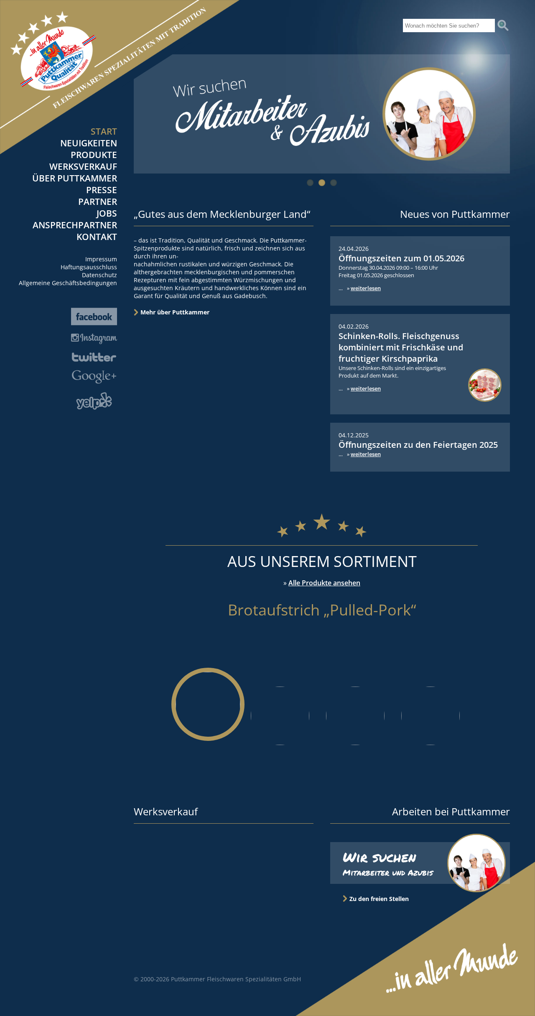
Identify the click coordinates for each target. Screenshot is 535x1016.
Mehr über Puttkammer (174, 312)
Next (500, 163)
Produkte (94, 155)
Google (94, 377)
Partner (97, 201)
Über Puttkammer (74, 178)
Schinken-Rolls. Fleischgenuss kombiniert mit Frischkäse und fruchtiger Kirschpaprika (401, 347)
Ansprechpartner (75, 225)
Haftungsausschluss (89, 267)
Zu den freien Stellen (379, 899)
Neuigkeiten (88, 143)
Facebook (94, 316)
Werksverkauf (83, 166)
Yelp (94, 401)
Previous (479, 163)
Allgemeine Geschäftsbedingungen (68, 283)
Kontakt (96, 237)
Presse (101, 190)
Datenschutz (99, 275)
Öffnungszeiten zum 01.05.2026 (401, 258)
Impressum (101, 259)
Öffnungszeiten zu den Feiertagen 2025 (418, 444)
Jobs (107, 213)
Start (104, 131)
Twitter (94, 357)
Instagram (94, 339)
